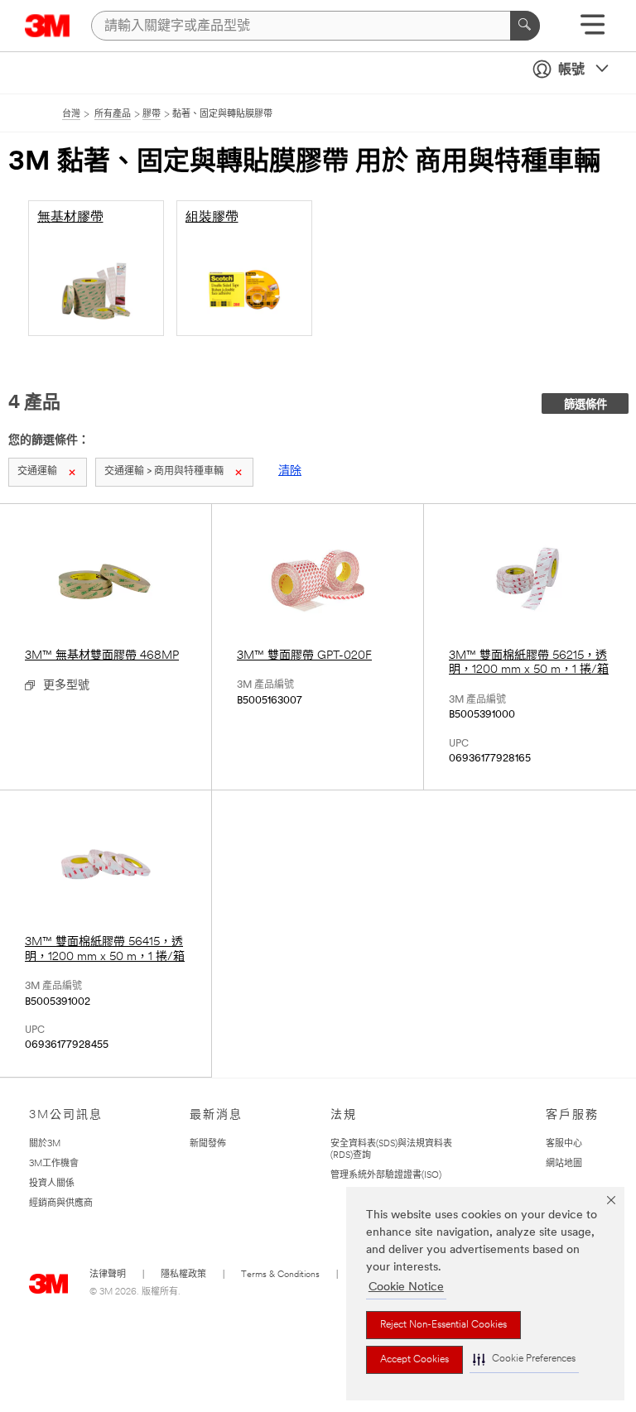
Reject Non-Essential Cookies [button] (443, 1325)
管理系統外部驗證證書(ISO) (385, 1175)
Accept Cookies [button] (414, 1360)
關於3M (44, 1144)
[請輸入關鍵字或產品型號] (525, 26)
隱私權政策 (183, 1275)
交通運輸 (37, 472)
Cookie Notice (406, 1287)
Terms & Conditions (280, 1275)
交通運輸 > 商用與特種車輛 (164, 472)
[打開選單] (593, 30)
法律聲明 (107, 1275)
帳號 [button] (571, 70)
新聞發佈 (208, 1144)
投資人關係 (52, 1184)
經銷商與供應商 (61, 1203)
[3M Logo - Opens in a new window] (47, 25)
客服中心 (564, 1144)
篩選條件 (585, 405)
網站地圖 (564, 1164)
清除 (289, 471)
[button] (524, 1359)
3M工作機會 (54, 1164)
